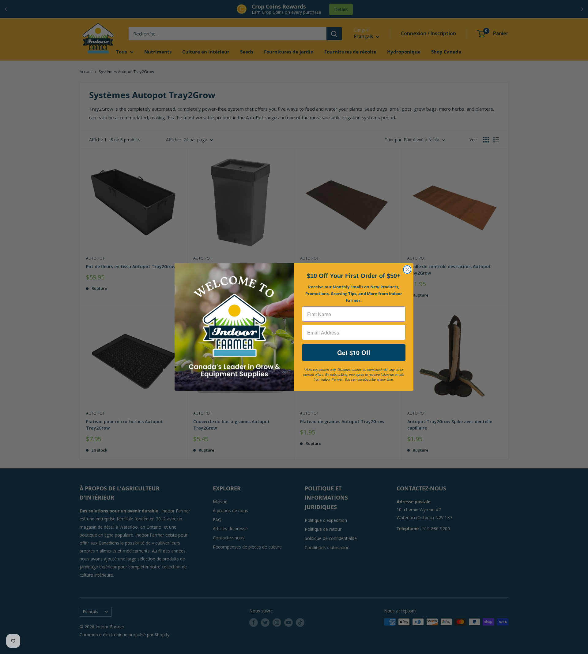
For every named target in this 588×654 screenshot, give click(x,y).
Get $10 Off (353, 352)
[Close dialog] (407, 269)
